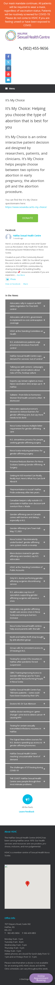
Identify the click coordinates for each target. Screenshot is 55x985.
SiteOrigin (25, 979)
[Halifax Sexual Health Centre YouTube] (8, 74)
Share (25, 284)
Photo (13, 279)
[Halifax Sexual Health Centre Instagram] (8, 68)
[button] (27, 306)
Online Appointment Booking (41, 978)
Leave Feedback (27, 811)
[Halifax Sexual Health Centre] (27, 35)
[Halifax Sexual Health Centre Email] (8, 80)
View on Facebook (12, 284)
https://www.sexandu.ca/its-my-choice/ (26, 206)
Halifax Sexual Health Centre (27, 235)
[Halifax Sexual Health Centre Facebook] (8, 57)
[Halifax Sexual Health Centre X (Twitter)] (8, 62)
